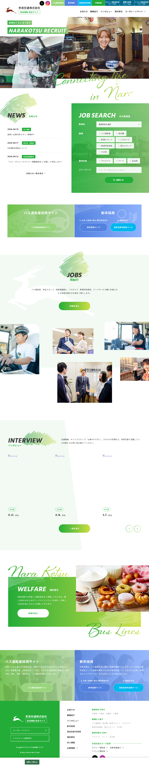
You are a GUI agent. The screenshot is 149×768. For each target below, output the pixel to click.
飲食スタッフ (106, 139)
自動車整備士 (115, 747)
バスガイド (125, 139)
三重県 (115, 713)
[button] (137, 528)
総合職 (121, 133)
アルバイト (106, 161)
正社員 (135, 161)
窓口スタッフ (126, 145)
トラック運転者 (98, 751)
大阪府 (101, 713)
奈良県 (94, 713)
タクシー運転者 (98, 747)
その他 (104, 152)
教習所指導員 (106, 145)
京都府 (108, 713)
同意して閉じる (32, 762)
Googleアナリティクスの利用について (29, 747)
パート (121, 161)
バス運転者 (106, 133)
